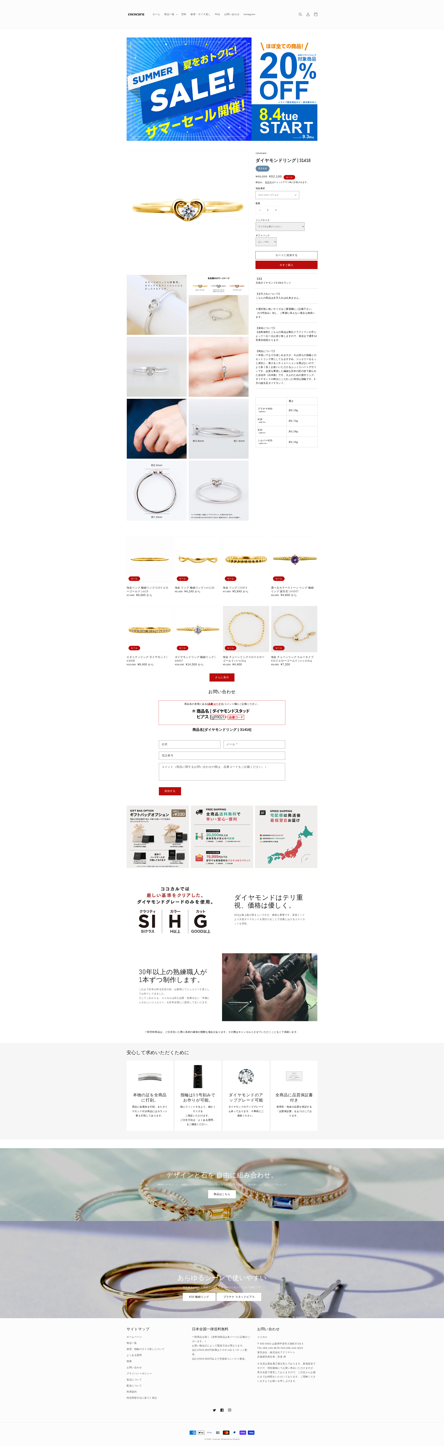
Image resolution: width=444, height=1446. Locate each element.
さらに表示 (222, 677)
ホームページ (134, 1337)
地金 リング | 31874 (235, 587)
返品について (134, 1379)
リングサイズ (263, 220)
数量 (258, 203)
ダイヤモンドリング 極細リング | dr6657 (195, 658)
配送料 (268, 182)
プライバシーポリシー (139, 1373)
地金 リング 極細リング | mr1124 (195, 587)
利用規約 (132, 1391)
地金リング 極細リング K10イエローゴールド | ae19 (147, 589)
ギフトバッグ (263, 235)
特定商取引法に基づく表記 (142, 1397)
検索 (129, 1361)
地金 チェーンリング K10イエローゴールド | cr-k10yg (244, 658)
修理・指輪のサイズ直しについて (146, 1349)
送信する (170, 790)
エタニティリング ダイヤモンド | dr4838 (147, 658)
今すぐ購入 (286, 264)
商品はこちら (222, 1194)
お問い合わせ (134, 1367)
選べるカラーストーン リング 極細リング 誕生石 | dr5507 (292, 589)
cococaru (216, 1439)
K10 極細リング (199, 1296)
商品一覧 (132, 1343)
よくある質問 (134, 1355)
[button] (300, 14)
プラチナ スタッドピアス (239, 1296)
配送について (134, 1385)
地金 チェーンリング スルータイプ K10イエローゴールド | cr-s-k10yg (292, 658)
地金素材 (260, 188)
